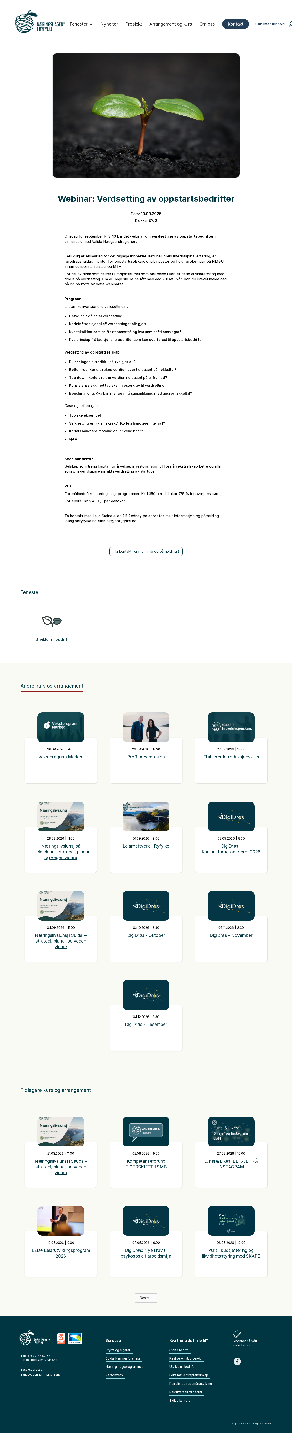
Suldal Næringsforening (123, 1358)
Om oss (207, 24)
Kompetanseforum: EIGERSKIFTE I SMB (146, 1164)
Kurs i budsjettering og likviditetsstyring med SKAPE (231, 1253)
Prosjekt (133, 24)
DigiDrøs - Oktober (146, 935)
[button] (81, 24)
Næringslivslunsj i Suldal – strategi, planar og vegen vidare (61, 940)
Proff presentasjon (146, 757)
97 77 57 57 (41, 1356)
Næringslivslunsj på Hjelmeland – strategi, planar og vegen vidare (61, 851)
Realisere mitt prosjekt (185, 1358)
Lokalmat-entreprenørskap (188, 1375)
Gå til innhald (146, 2)
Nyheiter (109, 24)
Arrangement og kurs (170, 24)
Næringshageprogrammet (124, 1367)
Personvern (114, 1375)
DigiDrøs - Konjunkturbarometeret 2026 (231, 848)
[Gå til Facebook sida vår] (237, 1362)
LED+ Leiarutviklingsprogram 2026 (61, 1253)
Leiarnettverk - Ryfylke (146, 846)
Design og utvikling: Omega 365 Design (250, 1423)
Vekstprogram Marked (60, 757)
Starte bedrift (178, 1350)
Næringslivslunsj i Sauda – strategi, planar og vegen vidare (61, 1166)
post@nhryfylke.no (44, 1359)
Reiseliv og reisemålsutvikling (190, 1383)
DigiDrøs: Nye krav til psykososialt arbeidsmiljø (146, 1253)
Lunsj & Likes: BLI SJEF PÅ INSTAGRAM (231, 1164)
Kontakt (236, 24)
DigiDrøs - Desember (146, 1024)
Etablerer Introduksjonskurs (231, 757)
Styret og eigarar (118, 1350)
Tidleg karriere (179, 1400)
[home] (40, 21)
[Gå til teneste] (51, 623)
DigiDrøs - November (231, 935)
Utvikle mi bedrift (52, 639)
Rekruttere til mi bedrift (185, 1392)
